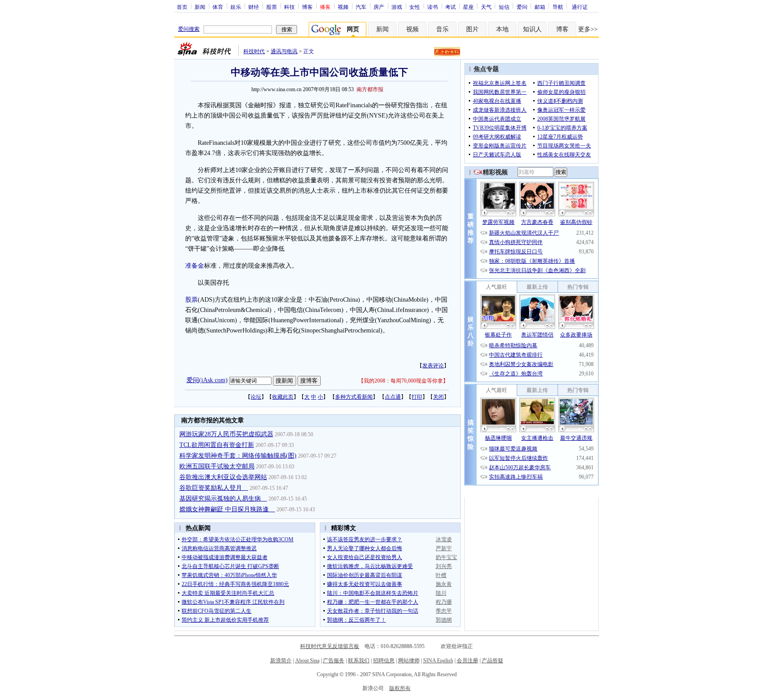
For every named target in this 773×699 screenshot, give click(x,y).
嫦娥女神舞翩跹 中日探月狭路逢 (227, 509)
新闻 (200, 6)
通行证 (580, 6)
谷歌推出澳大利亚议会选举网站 (223, 477)
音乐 (442, 29)
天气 (486, 6)
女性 (414, 6)
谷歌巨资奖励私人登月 (213, 487)
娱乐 (235, 6)
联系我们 (359, 660)
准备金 (194, 265)
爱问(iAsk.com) (207, 380)
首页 (182, 6)
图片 (472, 29)
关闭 (438, 397)
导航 (557, 6)
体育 (217, 6)
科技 (289, 6)
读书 (432, 6)
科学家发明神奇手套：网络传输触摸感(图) (238, 455)
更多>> (588, 29)
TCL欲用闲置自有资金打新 (216, 445)
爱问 (522, 6)
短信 (504, 6)
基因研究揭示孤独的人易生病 (223, 498)
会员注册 (467, 660)
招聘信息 (384, 660)
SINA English (438, 660)
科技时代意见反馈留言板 (329, 646)
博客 (307, 6)
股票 (271, 6)
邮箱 (540, 6)
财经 (253, 6)
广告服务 (333, 660)
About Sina (307, 660)
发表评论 (433, 365)
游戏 (396, 6)
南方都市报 (370, 89)
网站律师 (409, 660)
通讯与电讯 (284, 51)
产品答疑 (492, 660)
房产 (379, 6)
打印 (417, 397)
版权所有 (400, 688)
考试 (450, 6)
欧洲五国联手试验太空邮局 (217, 466)
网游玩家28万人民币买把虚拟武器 (226, 434)
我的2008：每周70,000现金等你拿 (403, 381)
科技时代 (254, 51)
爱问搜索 (189, 29)
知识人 (532, 29)
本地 (502, 29)
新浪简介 (281, 660)
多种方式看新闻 (354, 397)
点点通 (393, 397)
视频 (343, 6)
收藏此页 (282, 397)
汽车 (361, 6)
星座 (468, 6)
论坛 (256, 397)
